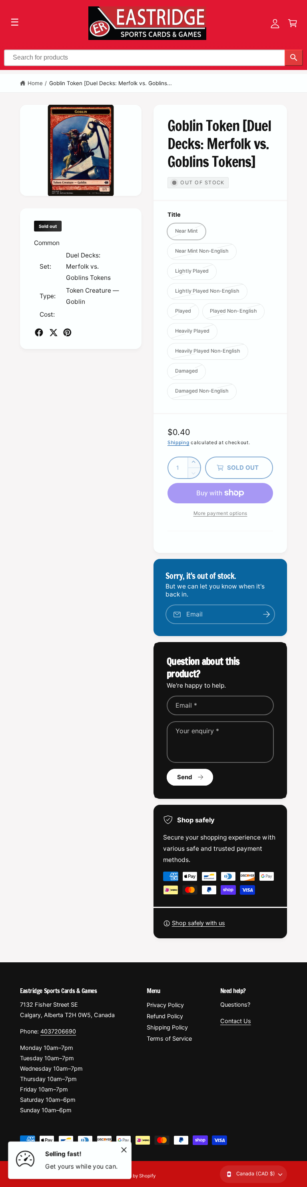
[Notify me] (266, 614)
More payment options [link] (220, 513)
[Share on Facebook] (39, 332)
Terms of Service (169, 1038)
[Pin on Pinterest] (67, 332)
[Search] (294, 58)
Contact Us (235, 1021)
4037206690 (58, 1031)
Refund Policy (165, 1016)
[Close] (124, 1150)
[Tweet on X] (53, 332)
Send (185, 777)
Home (35, 83)
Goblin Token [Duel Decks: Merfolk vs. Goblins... (110, 83)
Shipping (178, 442)
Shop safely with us (198, 923)
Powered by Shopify (133, 1176)
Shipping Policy (167, 1027)
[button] (292, 23)
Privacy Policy (165, 1005)
